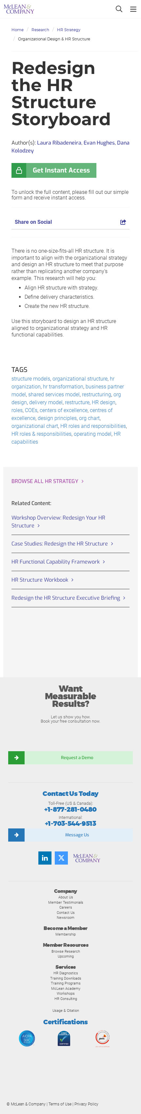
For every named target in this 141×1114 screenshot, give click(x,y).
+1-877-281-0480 (70, 809)
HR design (103, 402)
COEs (31, 410)
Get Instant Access (61, 170)
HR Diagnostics (65, 973)
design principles (57, 418)
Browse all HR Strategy (44, 481)
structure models (30, 379)
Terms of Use (60, 1104)
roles (17, 410)
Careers (65, 907)
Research (40, 29)
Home (17, 29)
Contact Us (66, 912)
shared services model (54, 394)
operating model (92, 434)
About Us (65, 897)
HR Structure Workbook (39, 579)
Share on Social (33, 222)
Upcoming (66, 956)
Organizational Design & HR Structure (54, 38)
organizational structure (80, 379)
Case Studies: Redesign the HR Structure (59, 543)
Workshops (66, 993)
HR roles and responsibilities (93, 426)
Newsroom (65, 917)
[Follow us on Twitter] (61, 858)
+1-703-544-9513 (70, 823)
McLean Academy (65, 988)
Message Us (77, 835)
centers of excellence (64, 410)
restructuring (96, 394)
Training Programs (66, 983)
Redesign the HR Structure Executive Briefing (65, 597)
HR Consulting (65, 998)
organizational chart (34, 426)
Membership (65, 934)
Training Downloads (65, 978)
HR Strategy (68, 29)
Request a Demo (77, 757)
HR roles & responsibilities (41, 434)
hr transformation (63, 386)
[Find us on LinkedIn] (44, 858)
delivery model (46, 402)
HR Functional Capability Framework (55, 561)
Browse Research (65, 951)
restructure (77, 402)
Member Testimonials (65, 902)
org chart (89, 418)
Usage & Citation (65, 1010)
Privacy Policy (86, 1104)
